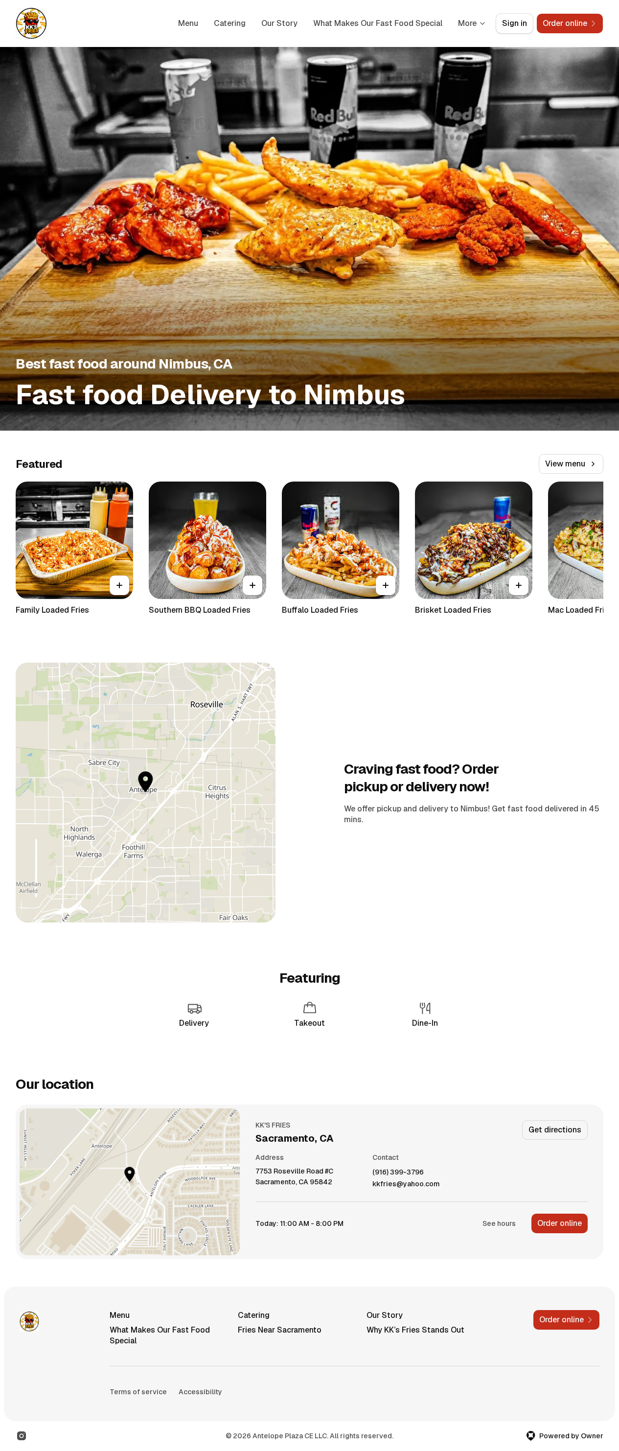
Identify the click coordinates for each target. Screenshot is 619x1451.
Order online (559, 1223)
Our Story (279, 23)
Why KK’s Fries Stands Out (415, 1330)
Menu (188, 23)
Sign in (514, 23)
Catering (230, 23)
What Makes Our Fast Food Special (377, 23)
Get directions (554, 1130)
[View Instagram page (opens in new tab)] (21, 1436)
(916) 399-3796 (398, 1172)
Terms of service (138, 1391)
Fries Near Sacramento (279, 1330)
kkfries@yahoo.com (406, 1184)
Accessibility (200, 1391)
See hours (499, 1223)
